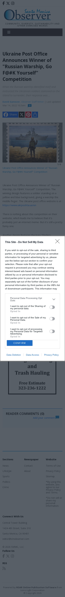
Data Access (32, 354)
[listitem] (32, 299)
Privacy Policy (51, 354)
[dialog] (32, 298)
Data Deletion (13, 354)
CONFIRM (20, 343)
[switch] (52, 307)
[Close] (58, 242)
